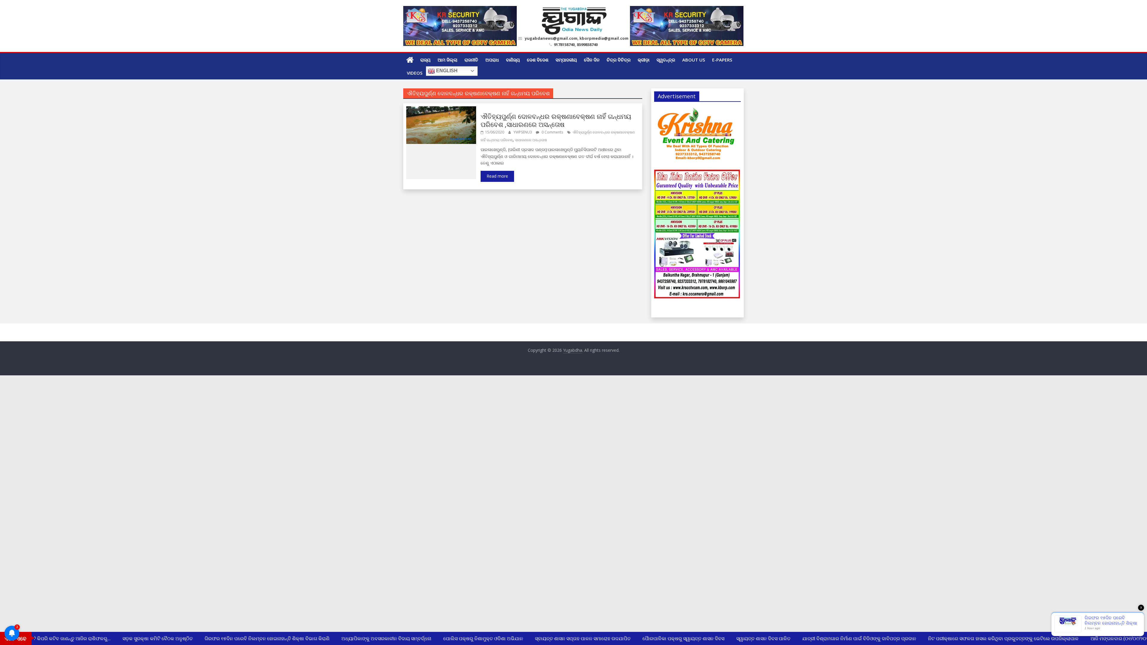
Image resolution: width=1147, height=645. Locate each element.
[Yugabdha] (410, 59)
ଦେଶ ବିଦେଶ (537, 60)
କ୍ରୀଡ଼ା (643, 60)
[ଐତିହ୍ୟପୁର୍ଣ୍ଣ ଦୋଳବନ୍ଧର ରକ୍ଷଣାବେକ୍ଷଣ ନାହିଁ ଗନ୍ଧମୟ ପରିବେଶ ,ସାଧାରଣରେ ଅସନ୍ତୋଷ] (441, 110)
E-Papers (722, 60)
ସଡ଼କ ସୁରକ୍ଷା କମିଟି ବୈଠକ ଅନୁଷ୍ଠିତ (149, 638)
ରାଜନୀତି (471, 60)
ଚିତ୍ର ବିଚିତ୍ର (619, 60)
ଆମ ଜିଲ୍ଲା (447, 60)
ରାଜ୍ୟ (425, 60)
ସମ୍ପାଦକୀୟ (566, 60)
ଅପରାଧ (492, 60)
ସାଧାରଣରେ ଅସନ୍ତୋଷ (531, 139)
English (446, 70)
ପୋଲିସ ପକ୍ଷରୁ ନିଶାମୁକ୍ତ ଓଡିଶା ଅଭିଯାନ (475, 638)
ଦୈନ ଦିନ (591, 60)
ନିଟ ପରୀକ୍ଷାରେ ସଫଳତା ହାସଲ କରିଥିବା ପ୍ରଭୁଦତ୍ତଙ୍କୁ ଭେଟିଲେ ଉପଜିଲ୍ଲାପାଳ (995, 638)
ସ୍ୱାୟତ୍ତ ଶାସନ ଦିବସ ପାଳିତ (755, 638)
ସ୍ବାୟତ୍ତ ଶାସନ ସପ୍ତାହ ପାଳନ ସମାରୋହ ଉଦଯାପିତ (574, 638)
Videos (414, 73)
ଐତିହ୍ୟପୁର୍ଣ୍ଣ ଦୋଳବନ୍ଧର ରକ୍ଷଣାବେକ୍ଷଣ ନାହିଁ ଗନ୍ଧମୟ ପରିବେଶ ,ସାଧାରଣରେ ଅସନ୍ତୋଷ (556, 120)
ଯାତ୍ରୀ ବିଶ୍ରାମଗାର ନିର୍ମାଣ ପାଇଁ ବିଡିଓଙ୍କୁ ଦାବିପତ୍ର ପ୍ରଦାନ (851, 638)
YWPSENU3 (523, 132)
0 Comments (552, 132)
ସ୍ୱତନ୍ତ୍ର (666, 60)
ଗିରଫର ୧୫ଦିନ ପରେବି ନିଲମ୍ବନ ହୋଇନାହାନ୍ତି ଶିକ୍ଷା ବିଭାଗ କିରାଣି (259, 638)
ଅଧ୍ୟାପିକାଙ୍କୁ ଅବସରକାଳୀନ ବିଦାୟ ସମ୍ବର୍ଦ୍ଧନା (378, 638)
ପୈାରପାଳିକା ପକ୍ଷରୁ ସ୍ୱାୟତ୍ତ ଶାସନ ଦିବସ (675, 638)
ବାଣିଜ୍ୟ (513, 60)
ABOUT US (693, 60)
